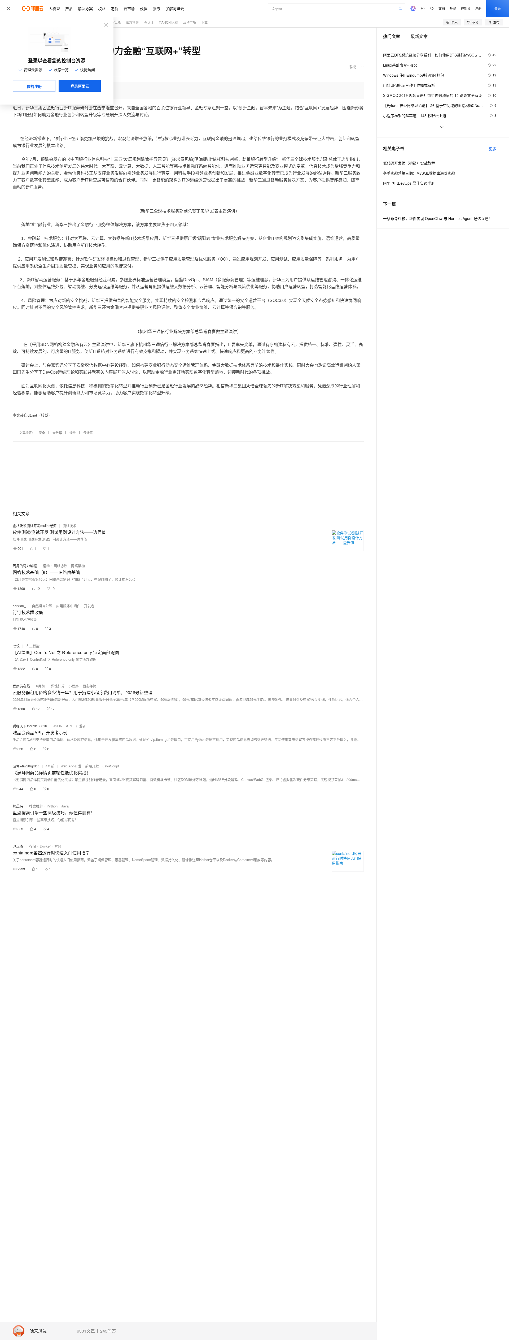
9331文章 (86, 1331)
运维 (72, 432)
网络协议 (60, 565)
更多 (492, 148)
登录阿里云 (80, 86)
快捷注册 (34, 86)
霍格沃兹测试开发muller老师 (34, 525)
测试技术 (69, 525)
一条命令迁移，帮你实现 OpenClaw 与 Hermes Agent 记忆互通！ (437, 218)
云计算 (88, 432)
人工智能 (33, 645)
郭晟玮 (18, 806)
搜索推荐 (36, 806)
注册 (478, 8)
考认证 (148, 22)
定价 (114, 8)
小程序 (73, 685)
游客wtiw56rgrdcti (26, 765)
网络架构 (78, 565)
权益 (102, 8)
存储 (32, 846)
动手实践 (114, 22)
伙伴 (143, 8)
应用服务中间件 (68, 605)
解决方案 (85, 8)
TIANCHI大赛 (168, 22)
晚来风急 (38, 1331)
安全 (42, 432)
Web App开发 (70, 765)
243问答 (108, 1331)
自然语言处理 (42, 605)
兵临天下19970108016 (30, 725)
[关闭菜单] (8, 8)
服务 (156, 8)
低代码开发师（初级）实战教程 (409, 163)
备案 (453, 8)
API (69, 725)
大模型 (54, 8)
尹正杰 (18, 846)
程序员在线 (21, 685)
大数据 (57, 432)
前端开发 (92, 765)
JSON (57, 725)
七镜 (16, 645)
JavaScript (111, 765)
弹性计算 (58, 685)
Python (52, 806)
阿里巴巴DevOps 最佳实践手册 (409, 183)
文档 (441, 8)
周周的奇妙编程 (25, 565)
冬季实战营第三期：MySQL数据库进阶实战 (419, 173)
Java (65, 806)
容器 (57, 846)
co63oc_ (19, 605)
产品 (69, 8)
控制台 (465, 8)
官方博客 (132, 22)
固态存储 (89, 685)
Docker (45, 846)
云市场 (129, 8)
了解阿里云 (174, 8)
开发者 (89, 605)
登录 (497, 8)
